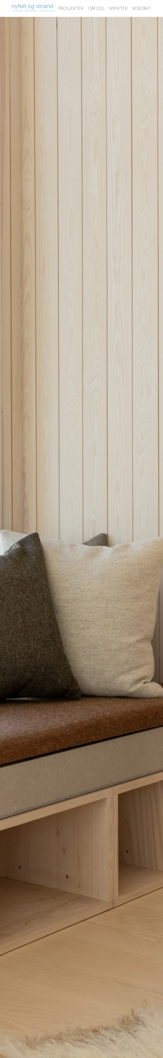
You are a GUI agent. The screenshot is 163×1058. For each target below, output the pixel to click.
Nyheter (118, 8)
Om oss (96, 8)
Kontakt (142, 8)
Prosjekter (70, 8)
